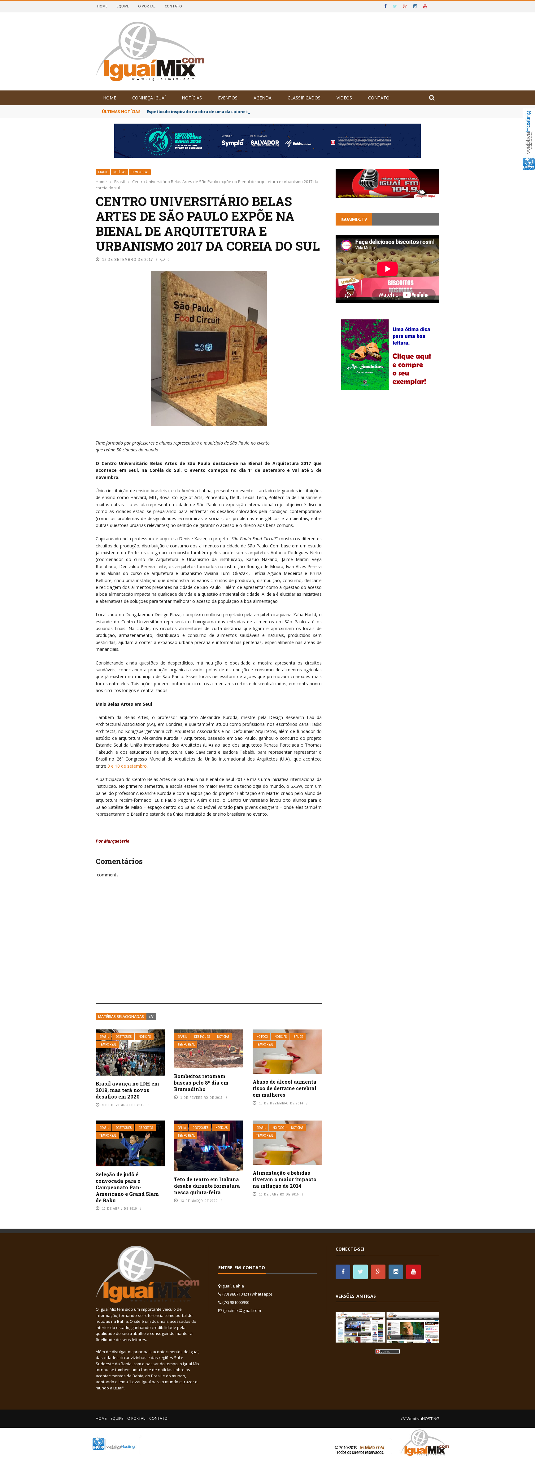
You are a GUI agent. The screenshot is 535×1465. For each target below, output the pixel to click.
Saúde (298, 1037)
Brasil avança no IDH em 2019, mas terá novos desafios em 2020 (127, 1090)
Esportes (146, 1128)
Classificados (304, 98)
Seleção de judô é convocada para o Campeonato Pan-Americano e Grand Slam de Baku (127, 1187)
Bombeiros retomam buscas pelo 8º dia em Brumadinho (201, 1082)
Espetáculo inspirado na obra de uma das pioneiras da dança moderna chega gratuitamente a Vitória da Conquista (266, 111)
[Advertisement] (209, 947)
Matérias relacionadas (121, 1016)
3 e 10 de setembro (127, 766)
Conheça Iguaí (149, 98)
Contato (173, 6)
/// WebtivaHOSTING (420, 1418)
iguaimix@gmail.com (242, 1310)
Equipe (123, 6)
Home (102, 6)
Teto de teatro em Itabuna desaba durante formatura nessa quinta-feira (207, 1185)
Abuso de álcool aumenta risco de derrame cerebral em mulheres (284, 1088)
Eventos (227, 98)
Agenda (263, 98)
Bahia (182, 1128)
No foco (262, 1037)
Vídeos (344, 98)
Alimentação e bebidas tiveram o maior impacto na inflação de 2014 (284, 1179)
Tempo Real (139, 172)
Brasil (103, 172)
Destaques (124, 1037)
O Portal (146, 6)
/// (151, 1016)
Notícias (192, 98)
